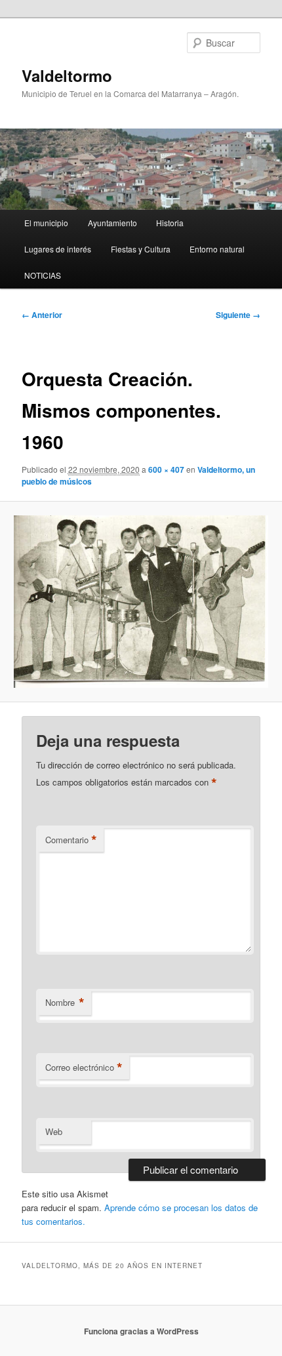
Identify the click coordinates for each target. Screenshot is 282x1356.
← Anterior (42, 315)
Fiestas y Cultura (141, 248)
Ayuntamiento (112, 222)
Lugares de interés (57, 248)
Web (53, 1131)
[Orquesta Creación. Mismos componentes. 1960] (141, 601)
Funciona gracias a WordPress (141, 1331)
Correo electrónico (84, 1067)
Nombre (65, 1002)
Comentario (71, 839)
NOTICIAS (42, 275)
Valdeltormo (67, 75)
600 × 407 (166, 469)
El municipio (46, 222)
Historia (170, 222)
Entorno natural (217, 248)
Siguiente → (238, 315)
